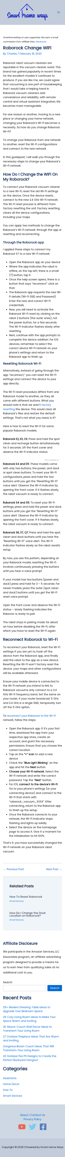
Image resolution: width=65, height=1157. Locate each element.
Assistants (9, 1078)
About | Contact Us (32, 1115)
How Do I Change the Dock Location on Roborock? (28, 914)
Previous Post (13, 869)
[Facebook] (43, 1127)
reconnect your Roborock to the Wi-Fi (31, 716)
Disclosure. (41, 41)
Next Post (54, 869)
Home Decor (11, 1084)
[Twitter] (32, 1127)
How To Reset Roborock (26, 897)
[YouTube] (22, 1127)
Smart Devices (17, 901)
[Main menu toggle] (58, 12)
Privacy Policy (32, 1119)
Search (7, 982)
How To (8, 1090)
